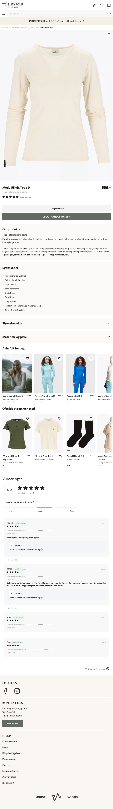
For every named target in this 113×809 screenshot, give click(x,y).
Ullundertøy (47, 27)
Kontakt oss (12, 723)
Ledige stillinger (10, 770)
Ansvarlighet (9, 776)
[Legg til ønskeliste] (109, 34)
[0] (101, 5)
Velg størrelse (57, 208)
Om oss (6, 765)
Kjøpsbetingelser (11, 753)
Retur (5, 747)
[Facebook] (5, 691)
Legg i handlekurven (56, 216)
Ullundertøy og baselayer (27, 27)
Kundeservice (9, 741)
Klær (12, 27)
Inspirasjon (8, 782)
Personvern (8, 759)
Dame (5, 27)
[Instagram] (17, 691)
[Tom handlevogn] (108, 5)
